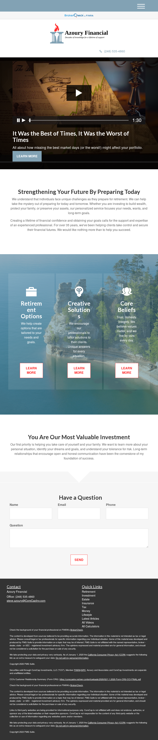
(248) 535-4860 (114, 51)
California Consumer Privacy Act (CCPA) (107, 654)
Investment (88, 595)
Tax (84, 607)
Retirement (88, 591)
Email (62, 505)
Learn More (27, 156)
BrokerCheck (76, 629)
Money (86, 611)
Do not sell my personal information (72, 657)
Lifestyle (87, 615)
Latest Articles (90, 618)
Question (16, 525)
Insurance (88, 603)
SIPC (83, 669)
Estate (86, 599)
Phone (111, 505)
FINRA (77, 669)
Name (14, 505)
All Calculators (90, 626)
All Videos (88, 622)
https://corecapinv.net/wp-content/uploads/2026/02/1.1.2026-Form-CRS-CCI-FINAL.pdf (100, 679)
